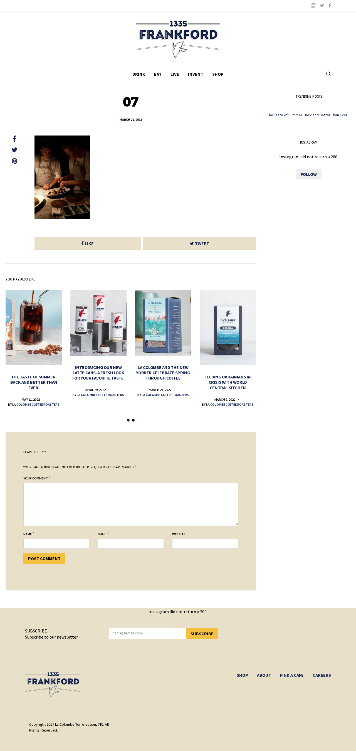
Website (178, 534)
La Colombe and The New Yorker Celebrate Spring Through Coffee (163, 373)
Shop (218, 74)
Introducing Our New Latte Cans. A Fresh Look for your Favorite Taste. (98, 373)
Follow (309, 174)
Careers (322, 675)
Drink (138, 74)
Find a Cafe (292, 675)
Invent (195, 74)
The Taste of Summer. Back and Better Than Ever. (33, 382)
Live (174, 74)
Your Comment (35, 478)
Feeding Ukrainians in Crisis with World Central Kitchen (227, 382)
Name (27, 534)
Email (102, 534)
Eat (158, 74)
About (264, 675)
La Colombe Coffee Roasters (36, 404)
